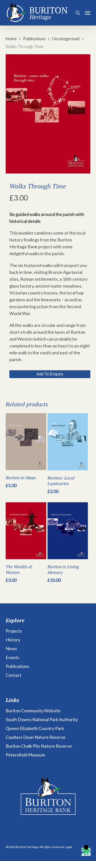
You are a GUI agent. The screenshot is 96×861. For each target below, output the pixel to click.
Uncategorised (66, 38)
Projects (14, 631)
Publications (34, 38)
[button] (87, 12)
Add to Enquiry (49, 374)
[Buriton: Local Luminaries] (68, 441)
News (11, 648)
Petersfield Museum (25, 754)
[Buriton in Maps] (26, 441)
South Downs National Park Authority (42, 719)
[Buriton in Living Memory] (68, 530)
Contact (13, 675)
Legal (68, 847)
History (13, 639)
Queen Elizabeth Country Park (35, 728)
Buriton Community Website (33, 710)
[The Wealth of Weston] (26, 530)
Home (11, 38)
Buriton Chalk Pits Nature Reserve (39, 746)
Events (12, 657)
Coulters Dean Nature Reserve (35, 737)
